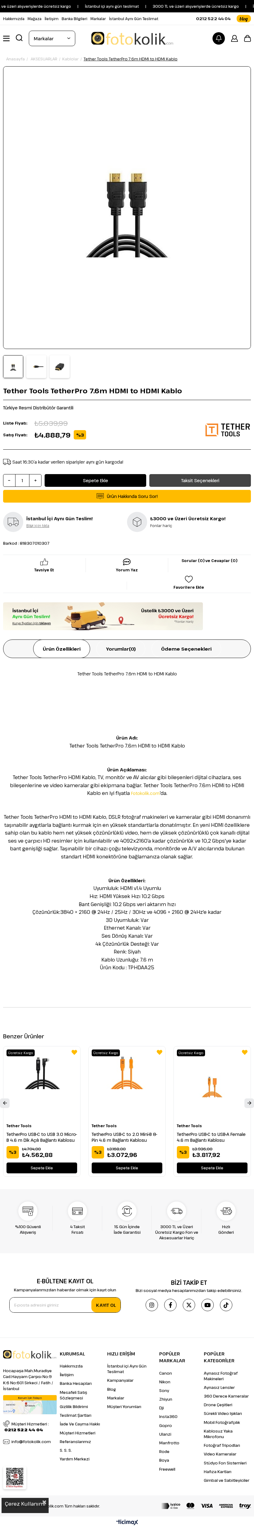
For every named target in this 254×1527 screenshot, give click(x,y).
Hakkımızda (13, 18)
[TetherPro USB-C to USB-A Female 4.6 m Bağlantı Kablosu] (212, 1084)
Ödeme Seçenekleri (186, 649)
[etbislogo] (14, 1477)
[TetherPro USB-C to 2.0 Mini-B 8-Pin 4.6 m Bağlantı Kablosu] (127, 1084)
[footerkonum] (30, 1404)
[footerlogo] (29, 1354)
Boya (164, 1460)
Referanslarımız (75, 1441)
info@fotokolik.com (31, 1441)
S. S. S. (66, 1450)
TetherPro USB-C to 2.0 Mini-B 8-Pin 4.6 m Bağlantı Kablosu (124, 1137)
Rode (164, 1451)
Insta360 (168, 1416)
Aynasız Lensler (219, 1387)
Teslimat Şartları (75, 1415)
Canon (165, 1373)
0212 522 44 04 (213, 18)
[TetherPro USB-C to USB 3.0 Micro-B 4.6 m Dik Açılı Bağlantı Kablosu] (42, 1084)
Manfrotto (169, 1443)
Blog (111, 1389)
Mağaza (35, 18)
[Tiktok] (226, 1305)
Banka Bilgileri (74, 18)
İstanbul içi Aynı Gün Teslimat (127, 1368)
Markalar (98, 18)
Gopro (165, 1425)
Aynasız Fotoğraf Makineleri (221, 1375)
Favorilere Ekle (74, 1052)
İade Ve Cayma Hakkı (80, 1424)
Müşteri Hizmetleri (77, 1433)
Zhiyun (165, 1399)
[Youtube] (207, 1305)
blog (244, 18)
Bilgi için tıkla (37, 525)
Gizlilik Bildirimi (74, 1406)
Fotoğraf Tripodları (222, 1445)
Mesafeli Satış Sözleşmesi (73, 1395)
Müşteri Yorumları (124, 1406)
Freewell (167, 1469)
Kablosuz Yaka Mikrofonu (218, 1433)
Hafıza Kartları (217, 1471)
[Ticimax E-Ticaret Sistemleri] (127, 1523)
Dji (161, 1408)
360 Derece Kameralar (226, 1396)
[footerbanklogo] (206, 1506)
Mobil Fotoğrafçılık (222, 1422)
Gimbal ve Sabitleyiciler (226, 1480)
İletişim (52, 18)
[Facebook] (170, 1305)
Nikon (164, 1382)
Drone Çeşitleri (218, 1404)
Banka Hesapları (76, 1383)
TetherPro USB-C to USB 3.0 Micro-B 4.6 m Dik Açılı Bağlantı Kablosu (42, 1137)
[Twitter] (189, 1305)
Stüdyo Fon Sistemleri (225, 1463)
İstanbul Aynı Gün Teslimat (133, 18)
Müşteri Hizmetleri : (26, 1427)
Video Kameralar (220, 1454)
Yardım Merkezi (75, 1459)
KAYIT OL (106, 1305)
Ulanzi (165, 1434)
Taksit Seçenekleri (200, 480)
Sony (164, 1390)
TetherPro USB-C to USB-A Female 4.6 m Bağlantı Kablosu (211, 1137)
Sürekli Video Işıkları (223, 1413)
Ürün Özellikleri (62, 649)
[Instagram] (152, 1305)
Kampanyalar (120, 1380)
